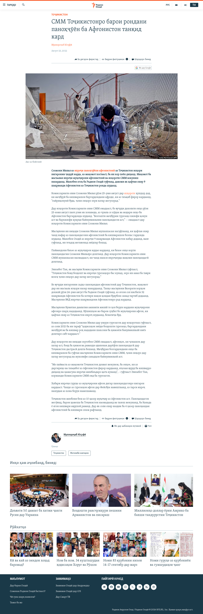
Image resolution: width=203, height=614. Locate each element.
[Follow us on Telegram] (139, 587)
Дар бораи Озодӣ (19, 586)
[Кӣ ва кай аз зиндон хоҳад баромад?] (31, 544)
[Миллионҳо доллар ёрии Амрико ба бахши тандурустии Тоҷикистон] (163, 490)
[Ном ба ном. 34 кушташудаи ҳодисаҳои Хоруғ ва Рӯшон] (78, 544)
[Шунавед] (185, 5)
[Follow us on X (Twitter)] (132, 587)
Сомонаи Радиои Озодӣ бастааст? (27, 591)
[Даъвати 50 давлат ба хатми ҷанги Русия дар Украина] (39, 490)
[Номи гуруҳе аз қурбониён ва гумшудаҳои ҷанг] (171, 544)
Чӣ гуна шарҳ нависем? (22, 597)
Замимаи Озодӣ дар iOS (68, 591)
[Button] (86, 59)
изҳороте (129, 193)
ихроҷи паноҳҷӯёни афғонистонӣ (94, 170)
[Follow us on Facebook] (111, 587)
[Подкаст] (153, 587)
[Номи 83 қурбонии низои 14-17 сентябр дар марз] (124, 544)
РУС (168, 5)
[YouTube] (176, 5)
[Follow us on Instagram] (125, 587)
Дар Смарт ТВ (63, 597)
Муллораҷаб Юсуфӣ (61, 45)
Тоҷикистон (59, 15)
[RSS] (146, 587)
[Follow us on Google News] (104, 587)
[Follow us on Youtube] (118, 587)
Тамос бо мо (16, 602)
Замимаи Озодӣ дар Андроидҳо (72, 586)
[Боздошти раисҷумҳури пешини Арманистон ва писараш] (101, 490)
